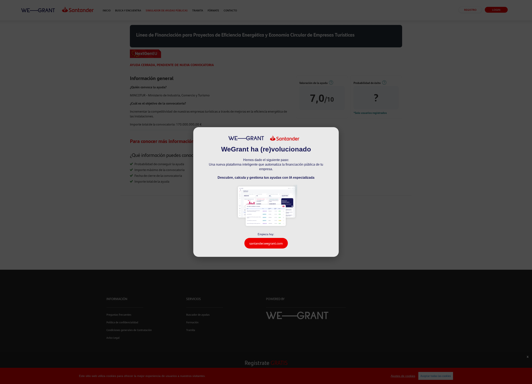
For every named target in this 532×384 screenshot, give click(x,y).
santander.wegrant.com (266, 243)
